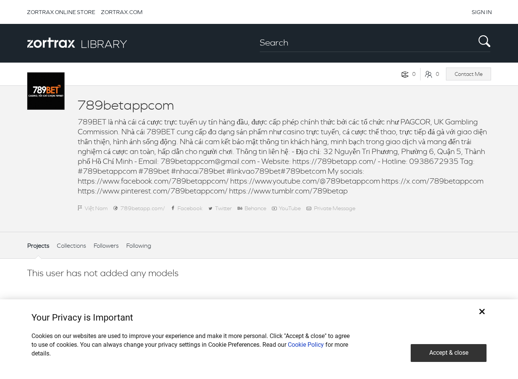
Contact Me (469, 74)
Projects (38, 245)
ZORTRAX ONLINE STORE (61, 12)
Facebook (189, 208)
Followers (106, 245)
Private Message (334, 208)
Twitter (223, 208)
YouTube (290, 208)
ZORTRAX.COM (122, 12)
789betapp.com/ (142, 208)
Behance (255, 208)
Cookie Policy (306, 344)
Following (138, 245)
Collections (71, 245)
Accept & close (448, 352)
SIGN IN (482, 12)
